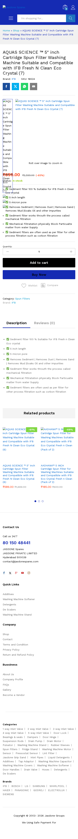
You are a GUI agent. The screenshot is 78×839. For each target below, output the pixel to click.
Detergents (9, 604)
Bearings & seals (13, 737)
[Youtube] (22, 573)
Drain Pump (35, 741)
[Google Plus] (16, 573)
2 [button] (39, 501)
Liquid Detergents (59, 757)
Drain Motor (54, 741)
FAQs (6, 684)
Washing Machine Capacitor (55, 761)
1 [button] (35, 501)
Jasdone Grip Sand (14, 757)
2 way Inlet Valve (38, 728)
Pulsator (8, 745)
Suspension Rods (13, 741)
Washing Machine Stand (17, 614)
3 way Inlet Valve (63, 728)
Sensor (7, 753)
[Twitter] (10, 573)
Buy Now (39, 274)
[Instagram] (29, 573)
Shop (16, 30)
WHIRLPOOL (57, 786)
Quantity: (7, 246)
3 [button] (43, 501)
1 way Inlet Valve (13, 728)
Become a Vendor (14, 695)
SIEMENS (8, 794)
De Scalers (9, 609)
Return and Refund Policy (18, 654)
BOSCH (15, 786)
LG (26, 786)
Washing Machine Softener (19, 599)
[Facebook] (4, 573)
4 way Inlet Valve (13, 732)
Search (70, 18)
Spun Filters (22, 298)
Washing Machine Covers (17, 765)
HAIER (6, 790)
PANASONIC (22, 790)
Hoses (45, 769)
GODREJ (38, 790)
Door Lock (60, 732)
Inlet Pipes (36, 757)
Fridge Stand (30, 749)
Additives (8, 594)
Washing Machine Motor (56, 749)
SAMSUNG (39, 786)
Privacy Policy (11, 649)
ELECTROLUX (56, 790)
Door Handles (11, 769)
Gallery (7, 689)
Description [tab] (16, 323)
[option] (20, 460)
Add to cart (39, 262)
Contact (8, 639)
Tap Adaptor (26, 761)
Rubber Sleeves (60, 745)
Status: (7, 180)
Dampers (32, 737)
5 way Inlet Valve (38, 732)
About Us (8, 674)
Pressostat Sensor (27, 753)
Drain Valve (30, 769)
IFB (14, 78)
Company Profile (13, 679)
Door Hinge (49, 737)
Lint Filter (48, 753)
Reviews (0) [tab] (44, 323)
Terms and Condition (15, 644)
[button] (49, 285)
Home (6, 30)
